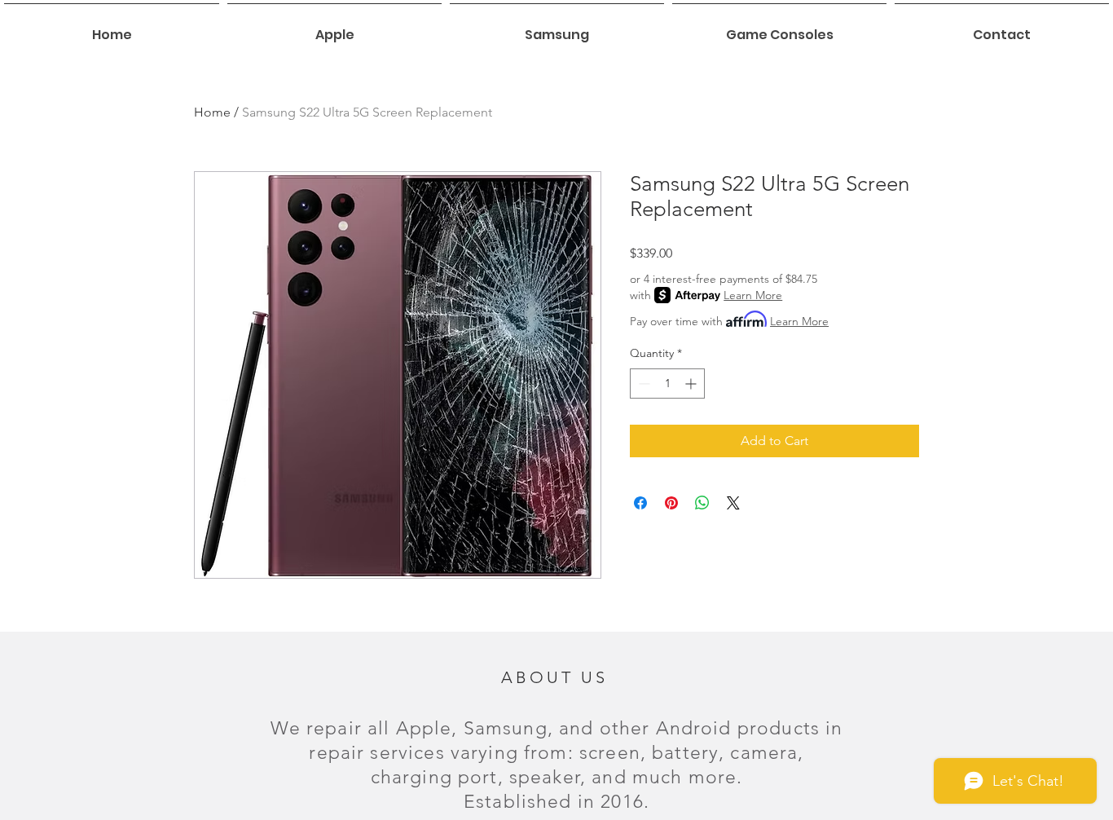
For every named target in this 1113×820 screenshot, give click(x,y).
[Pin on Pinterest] (671, 503)
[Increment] (692, 383)
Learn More (753, 295)
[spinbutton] (667, 383)
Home (212, 112)
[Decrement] (642, 383)
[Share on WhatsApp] (702, 503)
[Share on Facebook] (640, 503)
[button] (334, 27)
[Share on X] (733, 503)
